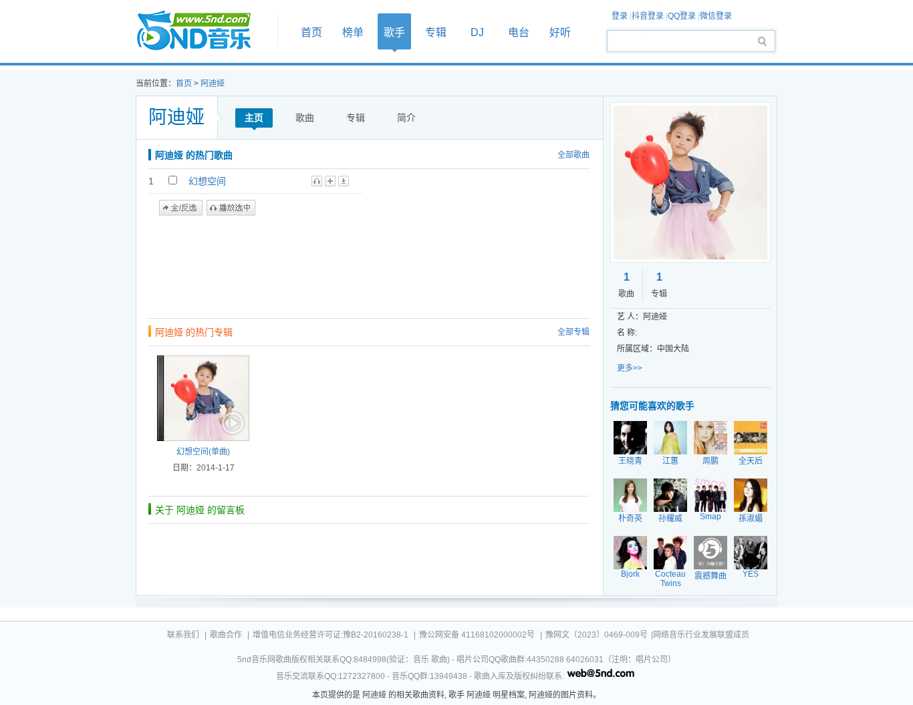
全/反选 (181, 208)
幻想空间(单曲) (203, 451)
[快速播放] (231, 423)
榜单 (353, 32)
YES (751, 574)
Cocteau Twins (670, 578)
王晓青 (630, 461)
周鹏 (710, 461)
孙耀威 (670, 518)
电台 (518, 32)
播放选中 (231, 208)
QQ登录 (682, 16)
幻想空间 (207, 181)
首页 (202, 31)
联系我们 (183, 635)
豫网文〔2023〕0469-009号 (596, 635)
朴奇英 (630, 518)
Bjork (630, 574)
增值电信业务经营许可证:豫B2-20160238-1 (330, 635)
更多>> (629, 368)
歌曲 (304, 117)
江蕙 (670, 461)
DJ (477, 32)
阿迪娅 (213, 83)
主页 (254, 117)
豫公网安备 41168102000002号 (477, 635)
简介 (406, 117)
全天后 (751, 461)
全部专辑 (573, 332)
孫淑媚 (751, 518)
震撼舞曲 (710, 576)
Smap (710, 516)
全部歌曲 (573, 155)
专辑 (435, 32)
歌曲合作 (226, 635)
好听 (560, 32)
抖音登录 (648, 16)
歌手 (394, 32)
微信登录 (716, 16)
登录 (620, 16)
